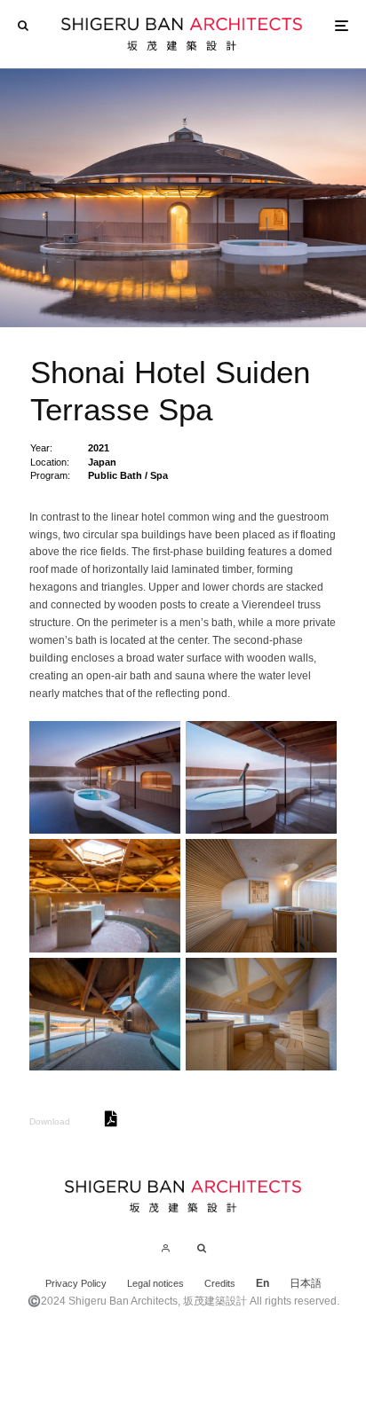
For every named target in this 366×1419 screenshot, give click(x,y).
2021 (98, 448)
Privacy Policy (76, 1283)
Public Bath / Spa (128, 475)
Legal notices (155, 1283)
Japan (102, 462)
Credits (219, 1283)
